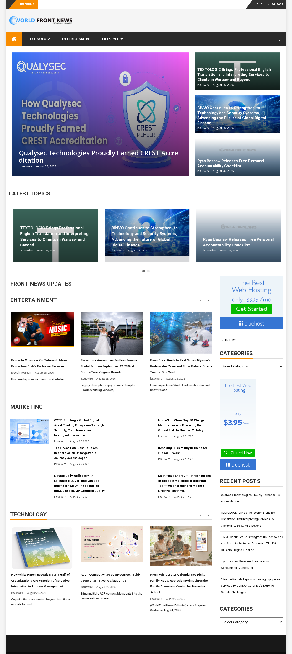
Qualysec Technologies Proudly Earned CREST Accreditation (251, 498)
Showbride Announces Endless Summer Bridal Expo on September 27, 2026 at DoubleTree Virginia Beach (109, 366)
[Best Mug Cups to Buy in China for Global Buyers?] (133, 459)
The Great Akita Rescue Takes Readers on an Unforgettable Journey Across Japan (76, 453)
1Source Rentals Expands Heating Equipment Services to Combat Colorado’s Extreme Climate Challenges (251, 585)
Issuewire (86, 378)
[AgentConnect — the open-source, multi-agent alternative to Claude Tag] (111, 543)
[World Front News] (14, 39)
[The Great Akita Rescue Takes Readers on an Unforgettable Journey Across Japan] (29, 459)
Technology (39, 39)
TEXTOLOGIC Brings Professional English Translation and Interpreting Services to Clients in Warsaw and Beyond (248, 519)
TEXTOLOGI (47, 4)
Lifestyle (110, 39)
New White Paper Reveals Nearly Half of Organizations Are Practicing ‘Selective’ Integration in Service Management (40, 580)
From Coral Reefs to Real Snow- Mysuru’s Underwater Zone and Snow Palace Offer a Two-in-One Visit (180, 366)
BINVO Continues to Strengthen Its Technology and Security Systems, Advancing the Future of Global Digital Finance (252, 543)
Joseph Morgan (20, 372)
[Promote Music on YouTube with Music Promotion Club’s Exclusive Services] (41, 329)
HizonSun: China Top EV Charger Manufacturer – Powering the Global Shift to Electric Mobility (182, 425)
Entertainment (76, 39)
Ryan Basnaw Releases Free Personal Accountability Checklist (245, 564)
